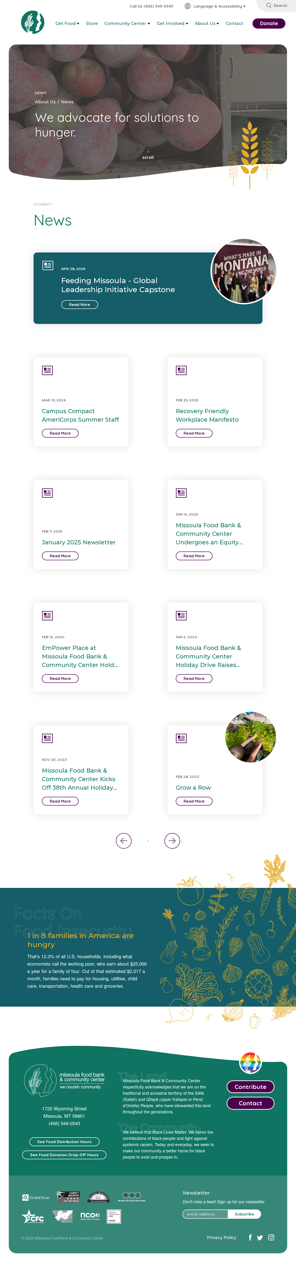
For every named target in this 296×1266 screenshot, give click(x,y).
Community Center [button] (125, 23)
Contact (234, 23)
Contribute (250, 1087)
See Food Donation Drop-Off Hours (64, 1154)
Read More (79, 304)
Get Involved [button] (170, 23)
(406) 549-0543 (64, 1123)
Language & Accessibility (220, 6)
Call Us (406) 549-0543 (151, 6)
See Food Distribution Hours (64, 1141)
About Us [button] (205, 23)
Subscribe (244, 1214)
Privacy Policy (221, 1237)
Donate (269, 23)
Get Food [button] (66, 23)
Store (92, 23)
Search (280, 5)
